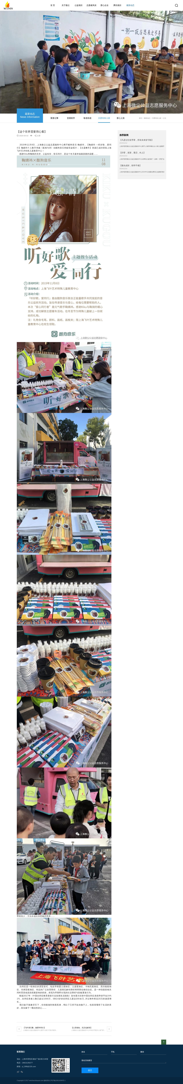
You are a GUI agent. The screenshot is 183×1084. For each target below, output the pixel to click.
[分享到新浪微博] (18, 1072)
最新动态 (130, 5)
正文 (164, 118)
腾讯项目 (117, 5)
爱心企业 (104, 5)
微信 (142, 1052)
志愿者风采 (91, 5)
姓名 (83, 1052)
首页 (140, 118)
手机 (113, 1052)
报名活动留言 (87, 1060)
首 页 (52, 5)
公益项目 (79, 5)
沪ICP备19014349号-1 (57, 1080)
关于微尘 (66, 5)
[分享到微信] (22, 1072)
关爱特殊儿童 (156, 118)
